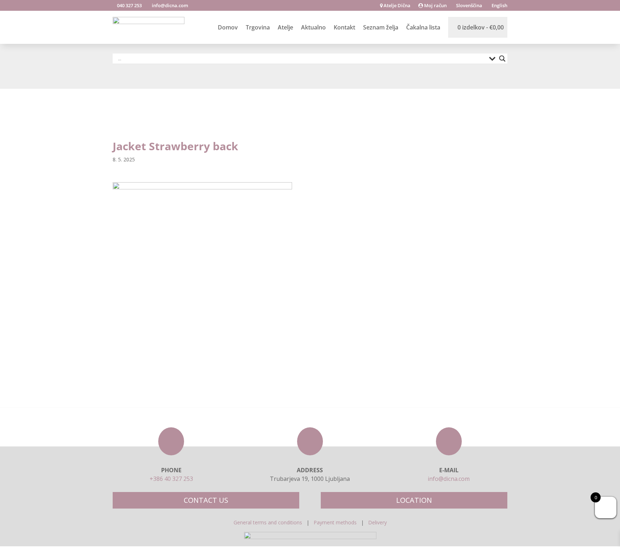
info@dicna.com (169, 5)
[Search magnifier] (502, 59)
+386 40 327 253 (171, 479)
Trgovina (258, 27)
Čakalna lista (423, 27)
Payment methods (335, 522)
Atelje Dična (396, 6)
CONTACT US (206, 500)
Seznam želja (380, 27)
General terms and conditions (268, 522)
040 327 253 (129, 5)
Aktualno (313, 27)
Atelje (285, 27)
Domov (228, 27)
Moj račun (435, 6)
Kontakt (344, 27)
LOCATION (414, 500)
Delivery (377, 522)
